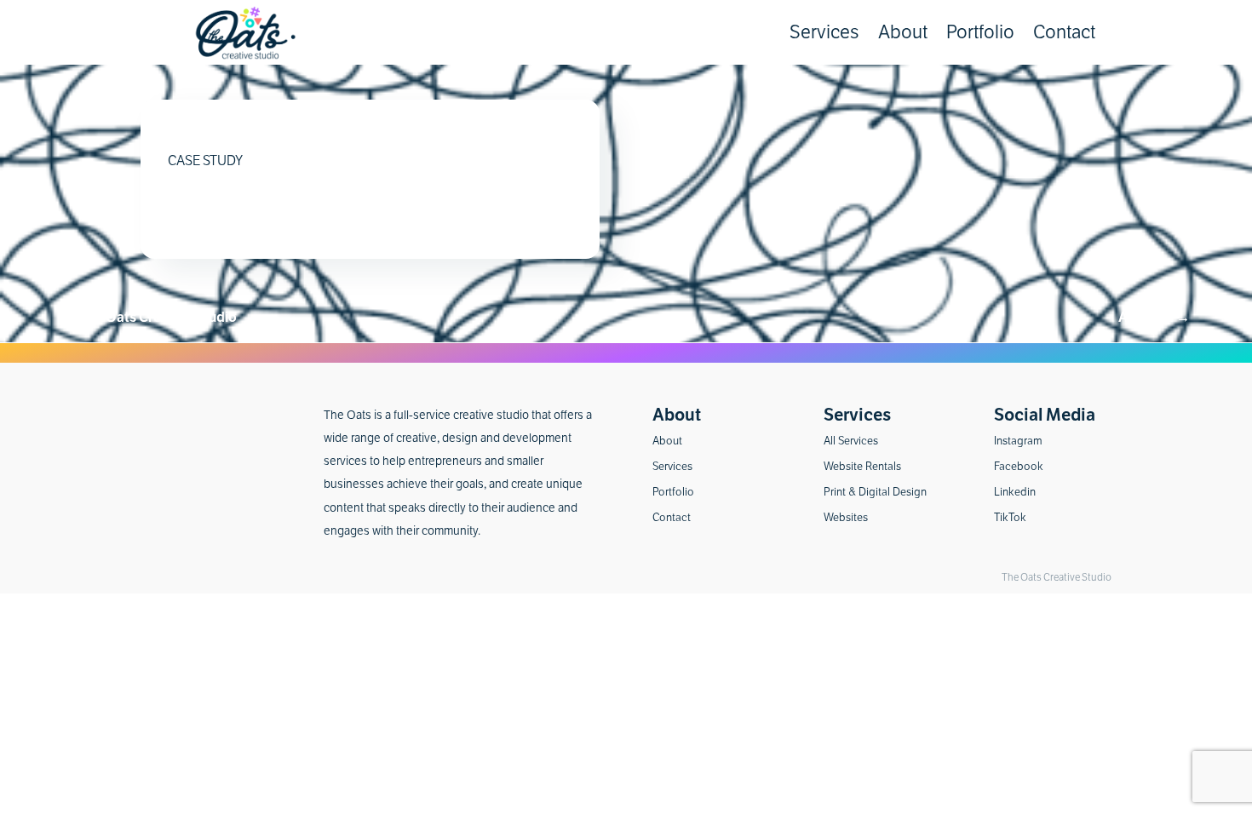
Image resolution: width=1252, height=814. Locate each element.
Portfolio (980, 32)
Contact (1064, 32)
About (903, 32)
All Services (851, 441)
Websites (846, 518)
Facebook (1018, 467)
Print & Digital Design (875, 492)
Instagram (1018, 441)
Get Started (1148, 83)
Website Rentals (862, 467)
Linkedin (1015, 492)
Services (824, 32)
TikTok (1010, 518)
